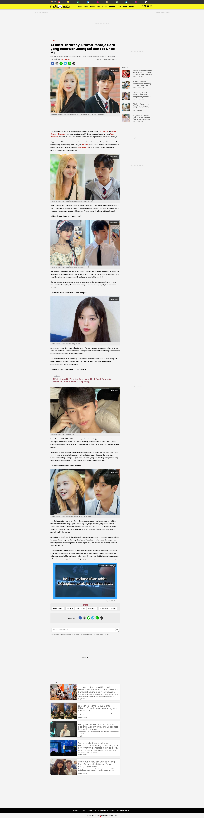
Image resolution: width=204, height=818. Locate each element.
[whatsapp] (69, 64)
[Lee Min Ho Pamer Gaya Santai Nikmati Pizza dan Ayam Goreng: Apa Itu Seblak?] (63, 718)
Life (98, 7)
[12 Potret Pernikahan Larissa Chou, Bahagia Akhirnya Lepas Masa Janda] (126, 121)
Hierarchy (85, 144)
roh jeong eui (92, 608)
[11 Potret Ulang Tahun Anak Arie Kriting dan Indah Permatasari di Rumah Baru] (126, 110)
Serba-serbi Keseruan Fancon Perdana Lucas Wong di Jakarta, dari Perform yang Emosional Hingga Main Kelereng (98, 745)
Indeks (131, 7)
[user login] (139, 7)
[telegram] (65, 64)
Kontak (83, 810)
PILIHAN (125, 67)
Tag (85, 604)
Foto (119, 7)
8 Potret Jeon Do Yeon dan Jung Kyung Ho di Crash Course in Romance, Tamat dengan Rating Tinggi (82, 380)
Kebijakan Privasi (123, 810)
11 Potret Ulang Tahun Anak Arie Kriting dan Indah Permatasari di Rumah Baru (141, 106)
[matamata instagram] (151, 6)
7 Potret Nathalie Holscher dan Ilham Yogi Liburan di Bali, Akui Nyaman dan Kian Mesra (142, 83)
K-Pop (92, 7)
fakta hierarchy (58, 608)
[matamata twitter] (145, 6)
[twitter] (57, 64)
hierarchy (70, 608)
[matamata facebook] (142, 6)
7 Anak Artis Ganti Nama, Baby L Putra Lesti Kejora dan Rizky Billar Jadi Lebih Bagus (143, 72)
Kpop (52, 40)
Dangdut (112, 7)
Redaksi (76, 810)
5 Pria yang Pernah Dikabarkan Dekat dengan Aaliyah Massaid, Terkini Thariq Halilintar (142, 95)
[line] (61, 64)
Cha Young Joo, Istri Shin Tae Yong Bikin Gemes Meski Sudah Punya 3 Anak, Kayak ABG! (96, 764)
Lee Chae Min (103, 131)
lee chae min (80, 608)
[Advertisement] (64, 793)
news (80, 7)
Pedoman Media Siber (107, 810)
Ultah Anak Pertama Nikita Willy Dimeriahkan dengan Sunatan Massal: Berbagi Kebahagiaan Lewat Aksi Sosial (98, 689)
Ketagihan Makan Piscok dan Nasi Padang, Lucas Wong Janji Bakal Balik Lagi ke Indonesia (98, 726)
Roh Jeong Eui (83, 147)
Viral (125, 7)
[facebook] (52, 64)
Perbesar (115, 70)
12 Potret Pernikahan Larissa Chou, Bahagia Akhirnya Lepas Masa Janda (141, 117)
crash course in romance (108, 608)
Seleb (86, 7)
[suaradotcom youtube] (148, 6)
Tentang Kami (92, 810)
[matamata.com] (60, 8)
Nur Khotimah (55, 59)
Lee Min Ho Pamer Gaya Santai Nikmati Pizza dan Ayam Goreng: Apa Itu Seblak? (98, 708)
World (104, 7)
